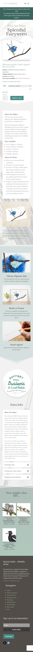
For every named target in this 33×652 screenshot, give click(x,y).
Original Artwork (12, 593)
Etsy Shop (10, 600)
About (9, 590)
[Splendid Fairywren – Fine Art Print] (16, 59)
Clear (30, 89)
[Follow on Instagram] (8, 642)
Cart (8, 609)
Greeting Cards (11, 597)
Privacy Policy (11, 604)
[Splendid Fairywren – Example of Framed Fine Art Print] (16, 304)
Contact (8, 636)
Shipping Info (11, 602)
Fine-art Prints (11, 595)
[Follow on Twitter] (4, 642)
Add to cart (17, 98)
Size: (4, 86)
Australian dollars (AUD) (14, 81)
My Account (10, 607)
